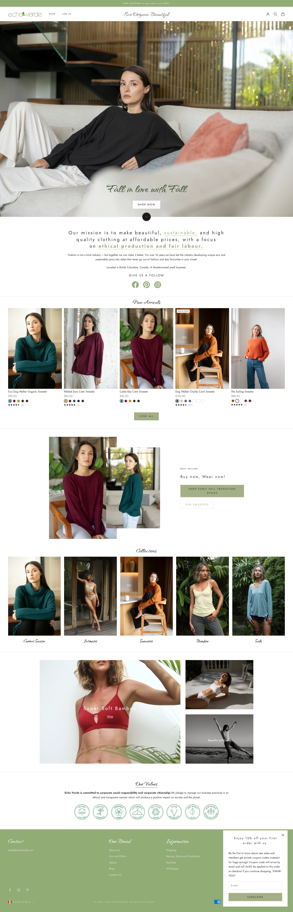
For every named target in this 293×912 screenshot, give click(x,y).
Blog (111, 869)
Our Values (147, 784)
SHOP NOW (146, 204)
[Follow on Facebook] (10, 890)
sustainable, (181, 232)
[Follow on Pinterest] (27, 890)
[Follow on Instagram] (18, 890)
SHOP (52, 14)
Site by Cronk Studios (142, 901)
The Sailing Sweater (242, 392)
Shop (110, 716)
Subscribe (255, 897)
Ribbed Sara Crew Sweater (79, 392)
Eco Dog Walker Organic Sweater (27, 392)
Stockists (171, 862)
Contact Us (115, 875)
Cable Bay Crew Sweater (134, 392)
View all (146, 416)
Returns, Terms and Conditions (183, 856)
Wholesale (172, 869)
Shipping (171, 850)
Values (112, 862)
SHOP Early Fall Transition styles (212, 491)
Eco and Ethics (117, 856)
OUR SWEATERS (197, 504)
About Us (114, 850)
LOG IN (67, 14)
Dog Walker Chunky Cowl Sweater (195, 392)
